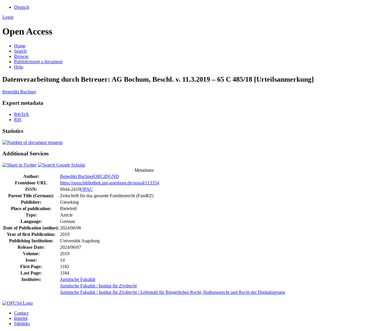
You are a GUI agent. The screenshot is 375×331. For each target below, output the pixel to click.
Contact (21, 313)
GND (113, 176)
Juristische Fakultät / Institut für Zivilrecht (98, 285)
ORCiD (101, 176)
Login (7, 17)
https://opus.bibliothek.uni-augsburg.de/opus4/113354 (109, 182)
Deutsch (21, 7)
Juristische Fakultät (77, 279)
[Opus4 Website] (17, 303)
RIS (17, 119)
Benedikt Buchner (19, 91)
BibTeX (21, 114)
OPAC (86, 189)
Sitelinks (22, 323)
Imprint (21, 318)
